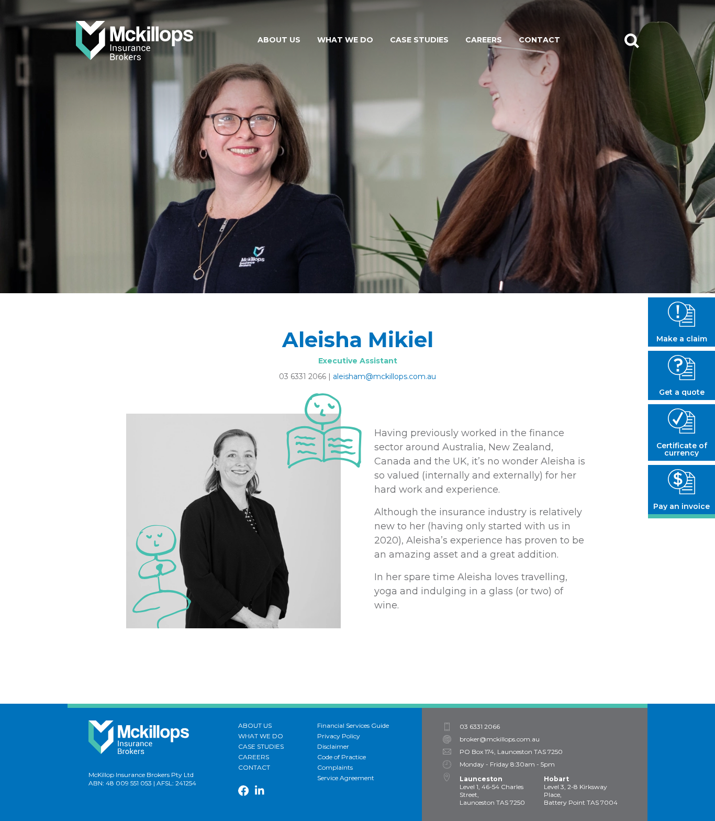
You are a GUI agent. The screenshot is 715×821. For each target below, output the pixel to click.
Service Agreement (345, 778)
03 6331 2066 (302, 376)
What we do (345, 40)
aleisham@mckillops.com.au (384, 376)
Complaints (335, 767)
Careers (483, 40)
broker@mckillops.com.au (500, 739)
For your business (366, 64)
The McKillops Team (309, 64)
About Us (279, 40)
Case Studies (419, 40)
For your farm (358, 79)
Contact (539, 40)
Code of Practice (341, 757)
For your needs (360, 95)
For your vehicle (363, 111)
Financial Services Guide (353, 725)
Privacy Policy (338, 736)
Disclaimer (333, 746)
